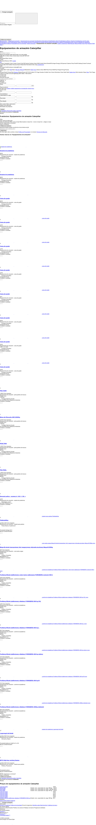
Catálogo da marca (52, 805)
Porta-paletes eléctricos (27, 42)
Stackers (73, 41)
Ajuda (8, 800)
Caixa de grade (5, 198)
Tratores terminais (31, 43)
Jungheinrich (64, 43)
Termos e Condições (5, 805)
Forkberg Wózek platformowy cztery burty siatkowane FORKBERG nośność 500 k (26, 575)
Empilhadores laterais (5, 43)
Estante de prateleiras (7, 150)
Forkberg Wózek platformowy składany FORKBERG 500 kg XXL (20, 601)
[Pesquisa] (26, 18)
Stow (1, 44)
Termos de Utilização (42, 132)
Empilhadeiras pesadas (39, 42)
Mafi (69, 43)
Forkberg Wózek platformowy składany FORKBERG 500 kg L (19, 627)
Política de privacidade (16, 805)
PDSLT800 (3, 443)
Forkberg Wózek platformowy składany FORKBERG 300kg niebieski (22, 707)
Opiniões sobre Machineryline (39, 805)
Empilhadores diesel (54, 41)
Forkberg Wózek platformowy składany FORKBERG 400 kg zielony (21, 654)
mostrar (2, 109)
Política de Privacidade (24, 132)
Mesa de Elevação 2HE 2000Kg (10, 417)
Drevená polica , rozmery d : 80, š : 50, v (13, 496)
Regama (90, 43)
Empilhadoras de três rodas (82, 41)
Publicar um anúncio (6, 125)
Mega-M (77, 43)
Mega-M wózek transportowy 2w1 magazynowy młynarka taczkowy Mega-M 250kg (26, 547)
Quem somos (3, 800)
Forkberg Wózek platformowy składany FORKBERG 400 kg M (19, 680)
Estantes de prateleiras (84, 42)
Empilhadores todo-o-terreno (71, 42)
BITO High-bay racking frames (9, 760)
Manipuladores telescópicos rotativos (54, 42)
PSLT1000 (3, 390)
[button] (48, 32)
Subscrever (3, 130)
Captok (59, 43)
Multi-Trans (82, 43)
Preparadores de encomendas (18, 43)
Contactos (12, 800)
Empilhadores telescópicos (41, 41)
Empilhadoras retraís (15, 42)
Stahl (93, 43)
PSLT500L (3, 470)
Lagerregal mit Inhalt (6, 733)
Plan (86, 43)
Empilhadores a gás (5, 42)
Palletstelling (4, 520)
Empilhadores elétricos (65, 41)
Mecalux (72, 43)
